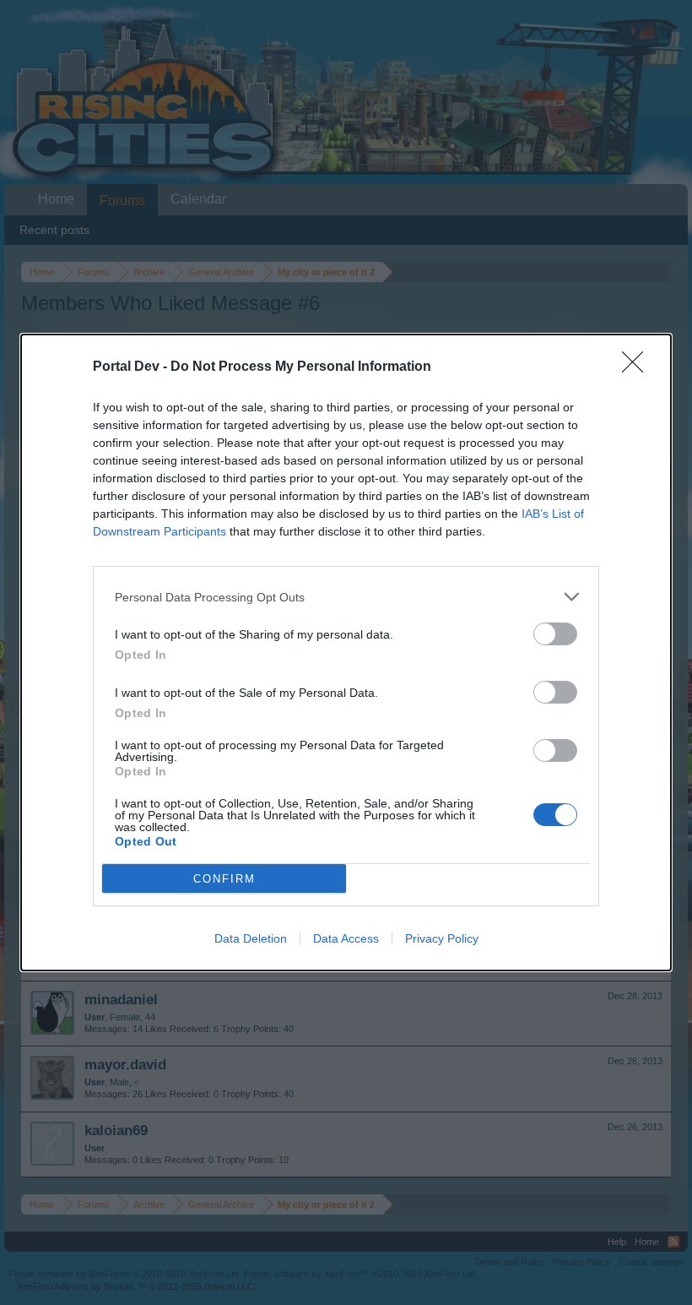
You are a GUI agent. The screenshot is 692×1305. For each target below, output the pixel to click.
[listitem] (346, 597)
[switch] (555, 634)
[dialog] (346, 652)
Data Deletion (250, 938)
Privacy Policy (441, 938)
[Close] (638, 367)
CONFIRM (224, 879)
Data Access (346, 938)
